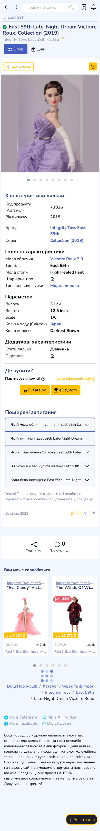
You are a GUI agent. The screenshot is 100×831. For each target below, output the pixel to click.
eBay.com (67, 390)
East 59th (16, 17)
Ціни (40, 49)
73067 (9, 652)
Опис (17, 49)
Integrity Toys (63, 228)
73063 (58, 652)
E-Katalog (36, 390)
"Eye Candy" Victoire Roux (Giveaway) (25, 585)
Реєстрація (84, 820)
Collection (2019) (67, 240)
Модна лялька (64, 285)
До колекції (21, 66)
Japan (55, 324)
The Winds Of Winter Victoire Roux (74, 585)
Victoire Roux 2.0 (66, 259)
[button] (28, 180)
